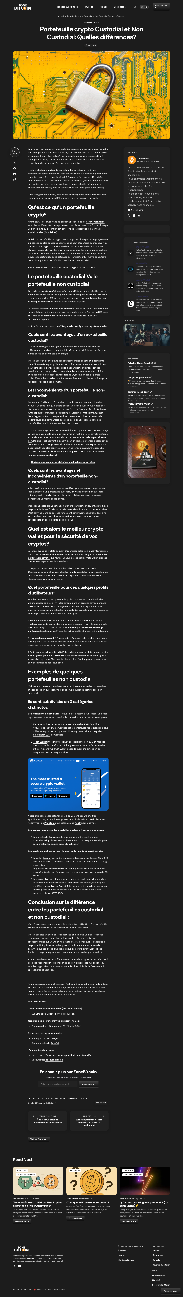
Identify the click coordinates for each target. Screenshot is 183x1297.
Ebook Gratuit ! (159, 1275)
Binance (40, 1013)
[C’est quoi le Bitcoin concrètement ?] (91, 1181)
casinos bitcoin (54, 1059)
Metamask (58, 655)
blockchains (74, 371)
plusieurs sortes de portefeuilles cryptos (60, 170)
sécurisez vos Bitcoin (138, 391)
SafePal (55, 1043)
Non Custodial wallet (56, 1098)
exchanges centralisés (40, 301)
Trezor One (57, 886)
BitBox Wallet (142, 246)
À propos (122, 1250)
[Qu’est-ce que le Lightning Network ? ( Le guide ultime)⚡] (145, 1181)
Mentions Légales (126, 1260)
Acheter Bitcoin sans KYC (140, 363)
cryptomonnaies (95, 221)
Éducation (91, 45)
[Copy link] (14, 179)
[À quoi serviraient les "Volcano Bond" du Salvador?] (47, 1121)
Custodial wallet (36, 1098)
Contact (122, 1255)
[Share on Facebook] (14, 168)
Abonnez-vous (88, 1084)
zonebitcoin (52, 987)
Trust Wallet (40, 741)
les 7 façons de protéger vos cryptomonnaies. (82, 326)
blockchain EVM (41, 734)
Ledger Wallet (143, 279)
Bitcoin (156, 1250)
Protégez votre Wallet (139, 403)
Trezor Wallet (142, 296)
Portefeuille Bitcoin (161, 1285)
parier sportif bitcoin (68, 1055)
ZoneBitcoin (143, 158)
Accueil (61, 16)
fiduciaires (50, 232)
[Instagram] (14, 1266)
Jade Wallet (142, 263)
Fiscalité (156, 1280)
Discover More (22, 1221)
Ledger (47, 858)
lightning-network (26, 1175)
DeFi (61, 652)
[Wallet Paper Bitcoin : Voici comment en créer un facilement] (89, 1121)
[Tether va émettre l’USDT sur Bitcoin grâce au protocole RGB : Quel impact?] (38, 1181)
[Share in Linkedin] (14, 174)
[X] (129, 215)
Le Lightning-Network (139, 377)
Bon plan (157, 1260)
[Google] (139, 215)
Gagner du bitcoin (161, 1265)
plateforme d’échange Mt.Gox (66, 451)
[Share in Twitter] (14, 163)
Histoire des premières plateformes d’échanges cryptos (63, 462)
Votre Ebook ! (161, 6)
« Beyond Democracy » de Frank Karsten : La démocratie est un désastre (139, 334)
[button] (135, 7)
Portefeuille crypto (77, 1098)
